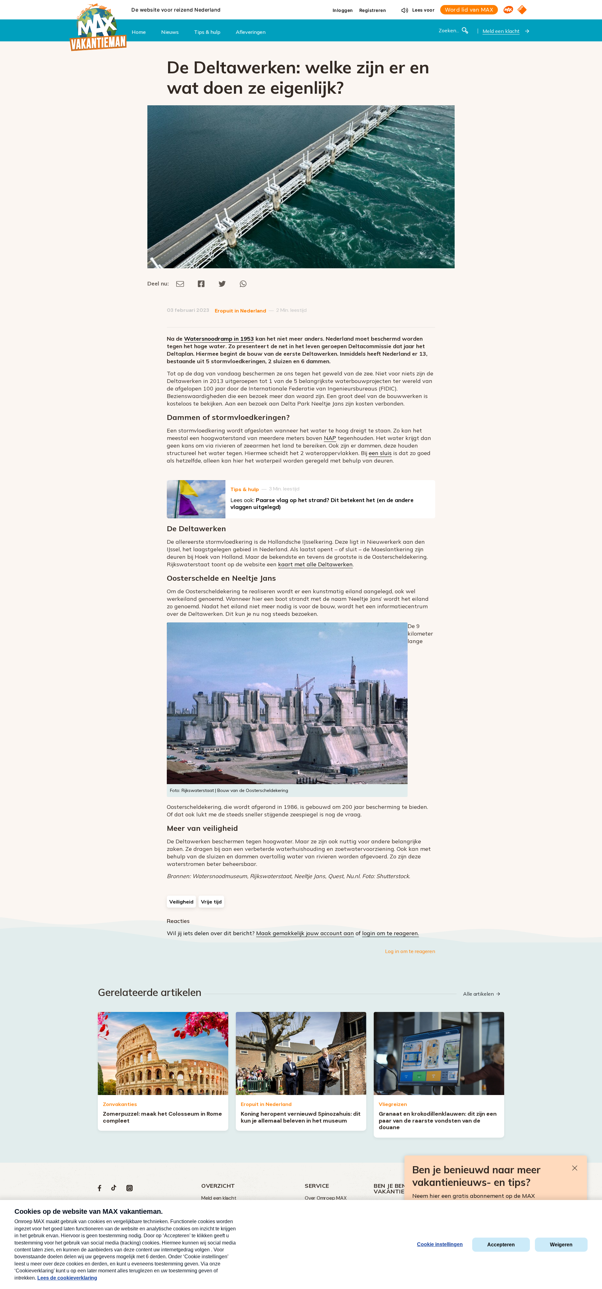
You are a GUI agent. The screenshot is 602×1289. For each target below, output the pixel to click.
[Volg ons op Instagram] (129, 1189)
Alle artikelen (478, 994)
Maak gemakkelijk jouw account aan (305, 933)
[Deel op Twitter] (222, 283)
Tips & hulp (244, 489)
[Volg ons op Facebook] (99, 1189)
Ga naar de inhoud (301, 5)
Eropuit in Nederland (240, 310)
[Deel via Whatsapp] (243, 283)
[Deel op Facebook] (201, 283)
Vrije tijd (211, 902)
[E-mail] (180, 283)
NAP (330, 438)
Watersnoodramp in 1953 (219, 338)
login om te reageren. (390, 933)
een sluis (380, 453)
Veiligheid (181, 902)
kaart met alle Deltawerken (315, 564)
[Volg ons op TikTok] (113, 1189)
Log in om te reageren (410, 951)
